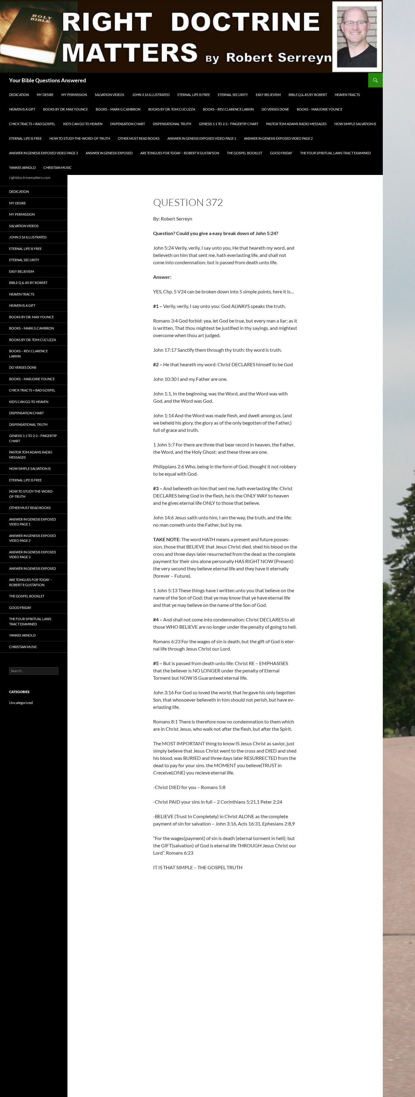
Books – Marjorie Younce (319, 109)
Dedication (19, 95)
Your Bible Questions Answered (47, 80)
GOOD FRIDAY (281, 153)
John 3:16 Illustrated (151, 95)
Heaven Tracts (347, 95)
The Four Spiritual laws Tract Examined (335, 153)
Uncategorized (21, 702)
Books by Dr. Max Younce (65, 109)
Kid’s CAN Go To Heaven (82, 124)
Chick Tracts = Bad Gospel (32, 124)
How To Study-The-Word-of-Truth (80, 138)
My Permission (74, 95)
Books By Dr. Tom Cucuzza (171, 109)
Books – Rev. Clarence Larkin (228, 109)
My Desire (45, 95)
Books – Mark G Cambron (118, 109)
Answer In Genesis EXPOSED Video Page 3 (43, 153)
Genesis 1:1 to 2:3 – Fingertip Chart (228, 124)
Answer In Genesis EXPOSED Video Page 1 (201, 138)
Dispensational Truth (172, 124)
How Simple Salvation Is (355, 124)
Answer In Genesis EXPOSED (109, 153)
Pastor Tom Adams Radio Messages (296, 124)
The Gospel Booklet (244, 153)
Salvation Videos (109, 95)
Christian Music (57, 167)
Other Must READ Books (138, 138)
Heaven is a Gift (22, 109)
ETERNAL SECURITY (233, 95)
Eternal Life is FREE (193, 95)
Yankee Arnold (22, 167)
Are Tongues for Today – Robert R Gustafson (179, 153)
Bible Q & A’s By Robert (308, 95)
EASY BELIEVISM (268, 95)
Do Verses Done (275, 109)
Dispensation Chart (127, 124)
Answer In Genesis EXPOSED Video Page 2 (278, 138)
